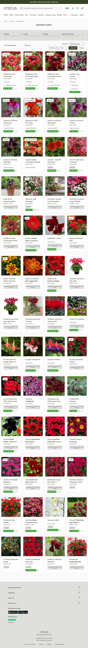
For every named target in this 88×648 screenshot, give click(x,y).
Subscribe (61, 337)
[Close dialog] (75, 305)
